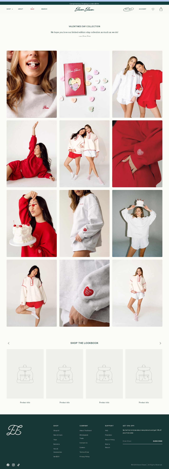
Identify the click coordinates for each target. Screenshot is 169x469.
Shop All (56, 430)
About (20, 9)
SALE (32, 9)
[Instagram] (13, 465)
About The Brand (85, 430)
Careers (82, 447)
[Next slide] (160, 343)
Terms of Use (84, 452)
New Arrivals (57, 435)
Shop (9, 9)
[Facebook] (8, 465)
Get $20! (56, 456)
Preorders (108, 435)
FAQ (106, 430)
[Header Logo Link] (84, 9)
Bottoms (56, 444)
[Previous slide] (9, 343)
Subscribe (157, 441)
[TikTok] (18, 465)
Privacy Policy (85, 456)
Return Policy (110, 439)
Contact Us (84, 443)
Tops (55, 439)
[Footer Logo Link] (14, 430)
